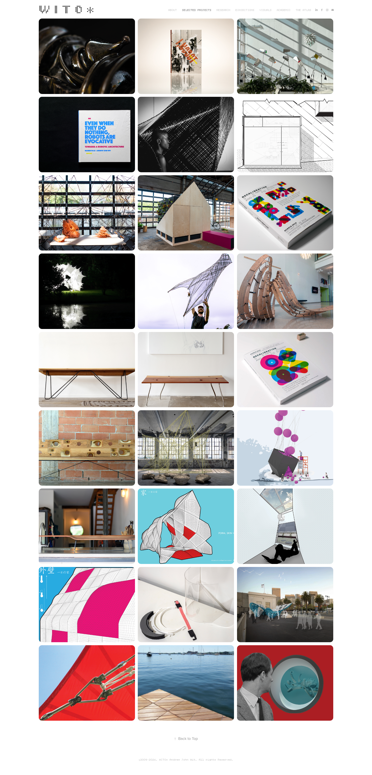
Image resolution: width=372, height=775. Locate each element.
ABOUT (172, 10)
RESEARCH (223, 10)
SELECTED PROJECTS (196, 10)
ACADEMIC (284, 10)
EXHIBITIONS (245, 10)
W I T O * (67, 9)
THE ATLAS (303, 10)
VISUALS (266, 10)
